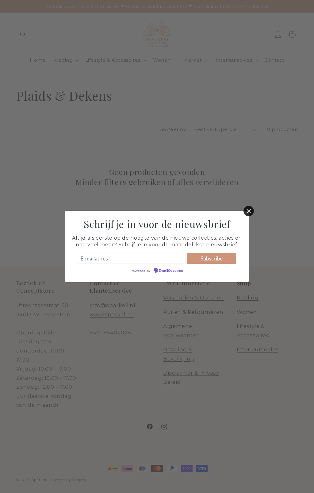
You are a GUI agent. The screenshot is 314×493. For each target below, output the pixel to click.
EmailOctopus (171, 270)
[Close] (248, 211)
